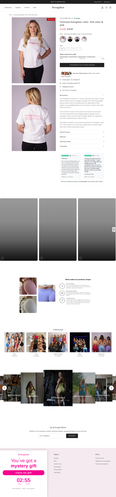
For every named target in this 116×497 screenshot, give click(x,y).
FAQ (55, 461)
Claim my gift (24, 473)
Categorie (18, 7)
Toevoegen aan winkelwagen (82, 65)
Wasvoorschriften (65, 141)
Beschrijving (63, 95)
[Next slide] (102, 166)
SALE (34, 7)
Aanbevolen (8, 7)
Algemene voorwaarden (103, 461)
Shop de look (14, 398)
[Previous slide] (62, 166)
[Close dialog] (45, 452)
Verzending (63, 146)
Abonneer (72, 436)
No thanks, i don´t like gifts (24, 488)
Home (10, 14)
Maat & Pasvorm (65, 132)
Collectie (26, 7)
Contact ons (57, 464)
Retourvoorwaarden (101, 464)
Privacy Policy (99, 458)
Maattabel (57, 472)
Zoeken (56, 458)
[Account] (102, 8)
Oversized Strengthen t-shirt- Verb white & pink (25, 14)
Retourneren (58, 470)
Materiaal (63, 137)
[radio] (63, 39)
